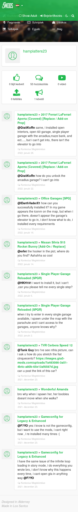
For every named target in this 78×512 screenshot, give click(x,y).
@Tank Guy (25, 350)
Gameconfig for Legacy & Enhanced (40, 418)
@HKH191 (24, 283)
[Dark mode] (66, 15)
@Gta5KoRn (26, 127)
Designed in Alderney (16, 502)
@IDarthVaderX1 (28, 203)
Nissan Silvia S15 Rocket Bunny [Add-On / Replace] (41, 244)
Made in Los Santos (15, 506)
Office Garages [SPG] (56, 198)
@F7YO (22, 425)
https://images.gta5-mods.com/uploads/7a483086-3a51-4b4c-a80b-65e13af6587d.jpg (42, 362)
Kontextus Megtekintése (33, 149)
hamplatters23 (35, 51)
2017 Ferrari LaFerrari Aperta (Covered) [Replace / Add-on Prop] (44, 118)
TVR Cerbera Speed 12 (57, 345)
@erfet (22, 251)
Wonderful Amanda (54, 389)
